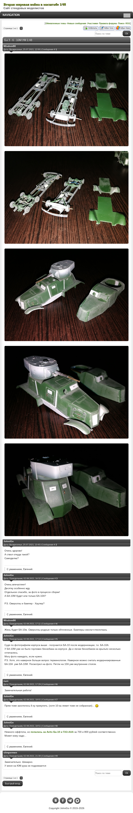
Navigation (11, 14)
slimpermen (10, 752)
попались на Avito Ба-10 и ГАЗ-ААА (52, 731)
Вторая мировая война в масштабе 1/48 (34, 4)
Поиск (121, 23)
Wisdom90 (9, 46)
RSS (128, 23)
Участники (92, 23)
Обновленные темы (56, 23)
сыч (5, 681)
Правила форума (108, 23)
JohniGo (8, 541)
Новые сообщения (76, 23)
